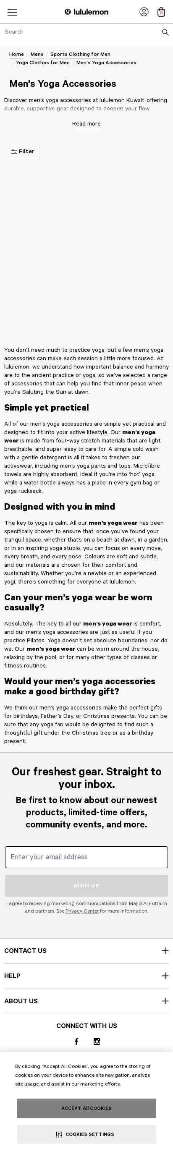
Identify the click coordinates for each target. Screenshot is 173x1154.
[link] (144, 11)
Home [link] (16, 54)
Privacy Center (82, 911)
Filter (26, 151)
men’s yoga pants (83, 466)
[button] (12, 12)
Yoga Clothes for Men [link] (43, 63)
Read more (86, 123)
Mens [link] (37, 54)
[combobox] (86, 32)
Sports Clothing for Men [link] (80, 54)
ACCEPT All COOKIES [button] (86, 1108)
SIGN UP (86, 885)
